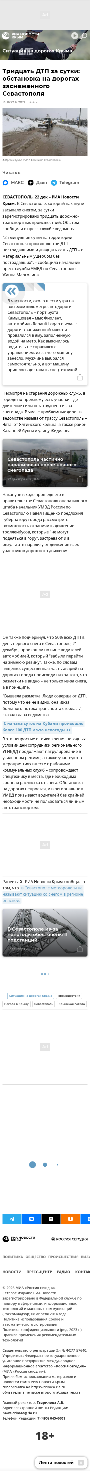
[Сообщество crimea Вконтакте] (31, 1219)
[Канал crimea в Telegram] (12, 1219)
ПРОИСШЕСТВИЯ (63, 1257)
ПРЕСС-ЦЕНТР (39, 1273)
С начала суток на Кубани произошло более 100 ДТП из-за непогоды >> (43, 727)
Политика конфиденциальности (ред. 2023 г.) (42, 1330)
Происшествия (69, 995)
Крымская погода (71, 1004)
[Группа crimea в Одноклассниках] (70, 1219)
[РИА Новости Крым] (20, 35)
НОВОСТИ (12, 1273)
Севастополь (43, 1004)
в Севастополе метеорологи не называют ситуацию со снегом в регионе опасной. (43, 894)
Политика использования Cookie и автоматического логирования (33, 1322)
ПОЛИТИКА (12, 1257)
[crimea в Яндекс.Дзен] (51, 1219)
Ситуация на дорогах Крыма (30, 995)
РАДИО (63, 1273)
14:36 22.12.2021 (13, 102)
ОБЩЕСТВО (36, 1257)
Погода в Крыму (16, 1004)
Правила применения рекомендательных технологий (39, 1337)
